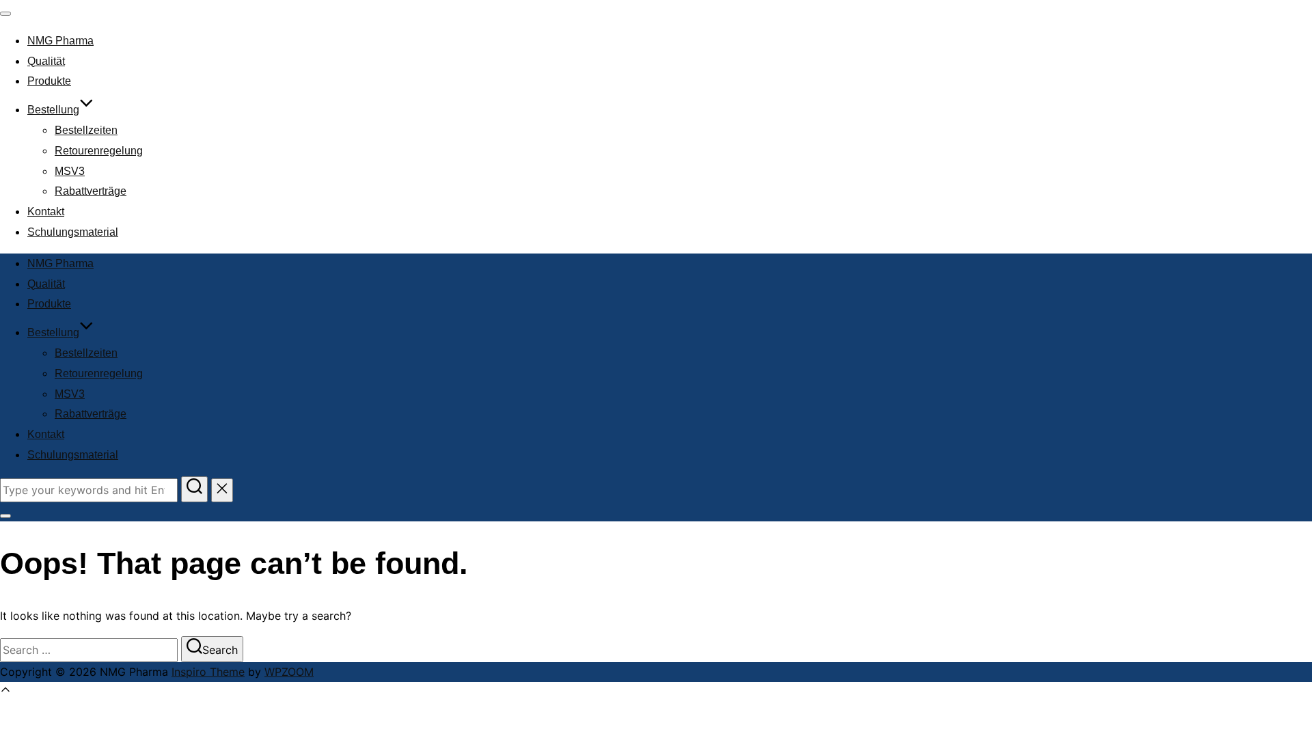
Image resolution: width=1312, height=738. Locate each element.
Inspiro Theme (208, 672)
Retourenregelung (99, 150)
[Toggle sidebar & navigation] (5, 516)
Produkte (49, 81)
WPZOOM (289, 672)
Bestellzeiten (86, 130)
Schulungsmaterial (72, 232)
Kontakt (45, 211)
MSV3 (70, 171)
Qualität (46, 61)
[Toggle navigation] (5, 14)
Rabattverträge (90, 191)
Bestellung (53, 109)
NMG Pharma (60, 40)
